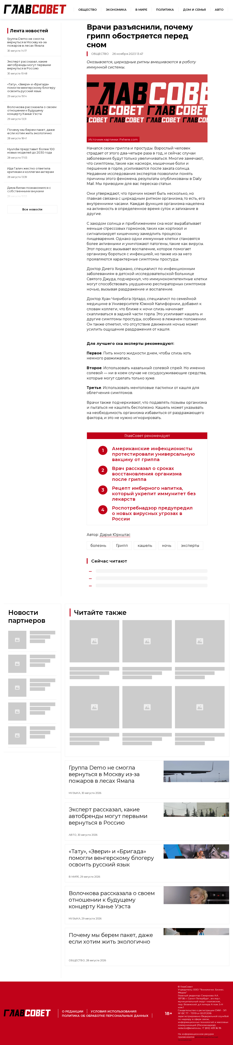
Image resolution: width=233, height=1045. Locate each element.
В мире (141, 9)
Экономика (116, 9)
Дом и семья (194, 9)
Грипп (122, 545)
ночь (166, 545)
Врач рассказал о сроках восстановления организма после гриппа (147, 474)
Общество (87, 9)
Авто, (73, 834)
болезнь (98, 545)
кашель (145, 545)
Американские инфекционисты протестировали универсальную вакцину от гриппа (153, 454)
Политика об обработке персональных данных (105, 1015)
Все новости (32, 209)
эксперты (190, 545)
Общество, (77, 960)
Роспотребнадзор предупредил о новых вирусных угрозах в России (152, 513)
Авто (219, 9)
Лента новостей (29, 30)
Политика (165, 9)
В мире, (74, 876)
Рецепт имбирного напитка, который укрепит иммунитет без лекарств (154, 493)
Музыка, (75, 793)
